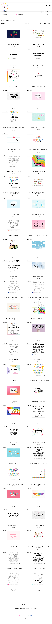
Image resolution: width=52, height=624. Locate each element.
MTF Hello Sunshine (38, 214)
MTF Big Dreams (38, 256)
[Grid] (23, 23)
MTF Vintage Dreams (13, 546)
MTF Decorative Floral (13, 172)
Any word (12, 14)
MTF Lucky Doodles (38, 45)
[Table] (28, 23)
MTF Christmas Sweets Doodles (38, 297)
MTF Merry (13, 443)
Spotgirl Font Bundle (38, 318)
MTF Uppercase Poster (14, 107)
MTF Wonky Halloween (13, 318)
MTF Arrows (38, 589)
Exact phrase (20, 14)
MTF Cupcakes (13, 360)
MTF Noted (13, 401)
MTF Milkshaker (38, 339)
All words (5, 14)
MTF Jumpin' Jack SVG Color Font (38, 380)
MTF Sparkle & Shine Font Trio (38, 235)
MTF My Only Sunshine (38, 128)
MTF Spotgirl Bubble (38, 172)
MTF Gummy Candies (38, 443)
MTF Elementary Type (13, 150)
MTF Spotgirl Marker (13, 256)
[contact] (32, 615)
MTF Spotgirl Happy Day (13, 339)
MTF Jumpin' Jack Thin (38, 484)
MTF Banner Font (38, 65)
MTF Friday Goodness (38, 401)
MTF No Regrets (38, 277)
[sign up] (29, 615)
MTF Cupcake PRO (38, 525)
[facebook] (22, 615)
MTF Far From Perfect (14, 505)
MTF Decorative (14, 235)
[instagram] (20, 615)
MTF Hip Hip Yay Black (38, 568)
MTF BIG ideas (38, 360)
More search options (45, 14)
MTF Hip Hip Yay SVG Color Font (13, 484)
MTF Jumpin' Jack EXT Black (38, 463)
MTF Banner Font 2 (14, 525)
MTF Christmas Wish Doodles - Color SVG (38, 193)
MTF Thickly (13, 380)
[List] (26, 23)
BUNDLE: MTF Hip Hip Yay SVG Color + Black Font (13, 193)
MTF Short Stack (13, 214)
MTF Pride (38, 505)
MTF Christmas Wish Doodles (14, 297)
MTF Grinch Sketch (14, 45)
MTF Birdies (13, 589)
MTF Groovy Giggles (13, 422)
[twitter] (27, 615)
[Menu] (49, 5)
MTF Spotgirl (14, 86)
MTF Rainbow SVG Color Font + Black (38, 150)
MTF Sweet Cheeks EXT (38, 422)
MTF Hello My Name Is (38, 86)
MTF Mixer (14, 65)
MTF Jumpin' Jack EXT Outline (13, 568)
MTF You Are (14, 277)
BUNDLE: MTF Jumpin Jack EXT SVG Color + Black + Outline (13, 128)
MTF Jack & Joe (14, 463)
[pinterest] (24, 615)
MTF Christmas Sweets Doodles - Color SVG (38, 547)
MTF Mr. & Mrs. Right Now (38, 107)
